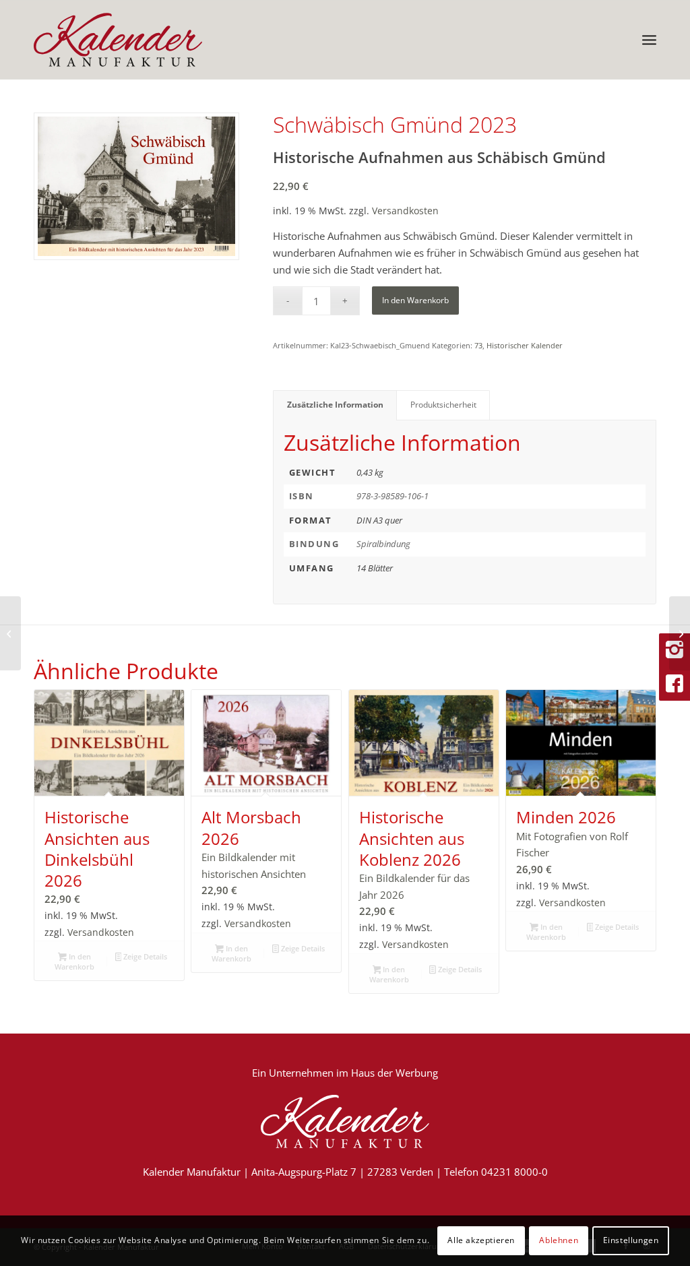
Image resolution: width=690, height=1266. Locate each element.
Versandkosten (405, 211)
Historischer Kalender (525, 345)
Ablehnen (558, 1240)
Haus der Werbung (394, 1072)
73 (478, 345)
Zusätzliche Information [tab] (335, 404)
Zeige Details (144, 956)
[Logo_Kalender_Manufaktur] (118, 40)
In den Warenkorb (415, 300)
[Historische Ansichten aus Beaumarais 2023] (679, 633)
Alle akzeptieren (481, 1240)
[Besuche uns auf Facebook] (674, 684)
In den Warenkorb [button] (74, 961)
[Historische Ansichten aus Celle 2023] (10, 633)
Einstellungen (631, 1240)
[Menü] (649, 39)
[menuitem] (649, 39)
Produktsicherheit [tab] (443, 404)
